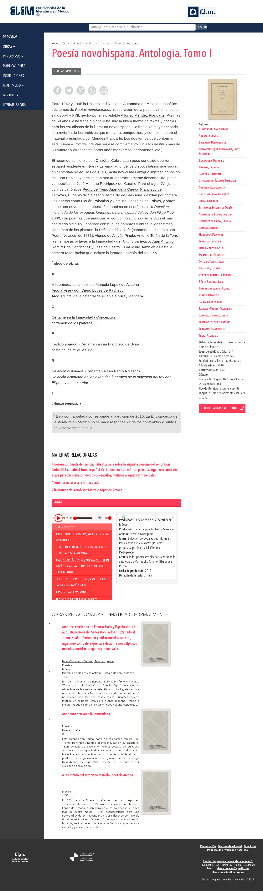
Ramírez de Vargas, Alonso (214, 288)
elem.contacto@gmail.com (233, 868)
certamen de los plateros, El (75, 323)
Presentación (65, 527)
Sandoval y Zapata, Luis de (214, 315)
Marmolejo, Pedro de (212, 255)
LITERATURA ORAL (15, 105)
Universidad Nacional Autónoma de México (122, 104)
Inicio (55, 43)
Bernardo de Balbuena (123, 195)
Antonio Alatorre (208, 347)
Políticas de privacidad (221, 849)
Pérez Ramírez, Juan (211, 282)
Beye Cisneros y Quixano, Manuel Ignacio (88, 661)
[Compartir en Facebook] (57, 90)
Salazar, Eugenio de (210, 302)
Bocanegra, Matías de (211, 160)
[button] (58, 518)
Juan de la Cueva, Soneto (73, 592)
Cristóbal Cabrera (110, 161)
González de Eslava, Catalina (215, 214)
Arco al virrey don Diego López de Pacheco (88, 290)
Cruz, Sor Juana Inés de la (214, 194)
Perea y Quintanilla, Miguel (215, 275)
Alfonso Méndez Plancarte (143, 115)
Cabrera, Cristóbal (210, 174)
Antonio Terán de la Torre (157, 236)
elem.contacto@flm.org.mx (228, 872)
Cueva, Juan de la (208, 201)
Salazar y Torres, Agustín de (215, 308)
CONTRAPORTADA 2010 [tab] (66, 71)
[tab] (116, 503)
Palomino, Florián (209, 268)
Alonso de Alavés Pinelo (115, 236)
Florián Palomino (95, 201)
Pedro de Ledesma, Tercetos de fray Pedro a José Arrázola (80, 550)
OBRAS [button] (8, 47)
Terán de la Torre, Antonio (214, 322)
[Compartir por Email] (103, 90)
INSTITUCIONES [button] (14, 76)
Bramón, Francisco (210, 167)
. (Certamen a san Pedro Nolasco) (96, 371)
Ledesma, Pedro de (210, 241)
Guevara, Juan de (208, 228)
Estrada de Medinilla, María (215, 207)
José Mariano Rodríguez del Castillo (106, 184)
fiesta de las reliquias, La (72, 350)
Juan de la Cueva (123, 189)
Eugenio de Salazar (84, 195)
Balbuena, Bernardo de (212, 142)
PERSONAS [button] (10, 37)
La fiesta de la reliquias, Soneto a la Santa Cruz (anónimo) (80, 582)
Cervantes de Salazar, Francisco (218, 181)
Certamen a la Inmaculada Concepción (84, 317)
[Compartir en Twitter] (69, 90)
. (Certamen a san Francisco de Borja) (96, 344)
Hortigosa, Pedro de (211, 234)
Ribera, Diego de (209, 295)
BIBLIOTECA (10, 95)
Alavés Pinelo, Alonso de (213, 129)
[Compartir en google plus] (80, 90)
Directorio (250, 846)
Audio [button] (58, 502)
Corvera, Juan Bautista (212, 187)
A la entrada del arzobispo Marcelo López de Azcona (95, 285)
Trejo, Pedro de (208, 335)
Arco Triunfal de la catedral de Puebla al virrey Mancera (97, 296)
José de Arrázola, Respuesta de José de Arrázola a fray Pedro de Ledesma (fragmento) (83, 566)
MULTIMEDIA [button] (12, 86)
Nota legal (243, 849)
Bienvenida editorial (230, 846)
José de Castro (107, 247)
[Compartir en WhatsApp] (92, 90)
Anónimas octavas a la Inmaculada (75, 483)
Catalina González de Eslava (137, 201)
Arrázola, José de (209, 136)
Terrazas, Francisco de (212, 329)
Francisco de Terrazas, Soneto (77, 600)
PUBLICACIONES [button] (14, 66)
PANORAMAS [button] (12, 56)
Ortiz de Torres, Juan (211, 261)
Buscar (202, 27)
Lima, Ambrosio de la (211, 248)
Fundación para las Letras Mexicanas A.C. (228, 861)
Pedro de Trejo (95, 189)
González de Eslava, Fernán (215, 221)
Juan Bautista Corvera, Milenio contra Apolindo (82, 537)
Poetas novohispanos (93, 110)
